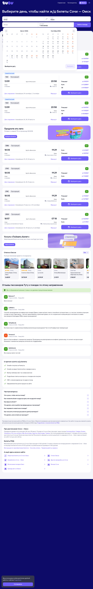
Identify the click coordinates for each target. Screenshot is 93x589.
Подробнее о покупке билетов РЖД (48, 423)
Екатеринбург (70, 431)
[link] (10, 136)
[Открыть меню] (89, 3)
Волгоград (28, 433)
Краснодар (41, 433)
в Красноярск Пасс (51, 155)
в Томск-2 (54, 86)
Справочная (61, 3)
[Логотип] (8, 3)
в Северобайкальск (51, 201)
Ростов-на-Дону (16, 433)
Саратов (34, 433)
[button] (86, 252)
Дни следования (10, 93)
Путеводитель (72, 3)
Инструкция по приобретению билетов (16, 448)
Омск (55, 84)
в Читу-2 (54, 178)
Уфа (23, 433)
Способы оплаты (35, 448)
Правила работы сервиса (49, 448)
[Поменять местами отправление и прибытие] (46, 18)
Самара (78, 431)
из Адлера (7, 86)
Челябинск (7, 433)
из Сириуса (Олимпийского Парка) (14, 223)
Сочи (6, 84)
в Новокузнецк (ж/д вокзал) (49, 223)
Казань (83, 431)
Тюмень (47, 433)
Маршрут (54, 93)
